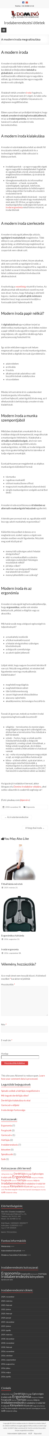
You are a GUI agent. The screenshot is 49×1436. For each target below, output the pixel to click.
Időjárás (36, 1180)
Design (29, 1174)
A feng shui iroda (34, 828)
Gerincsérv (6, 1135)
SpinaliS (28, 1189)
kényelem (5, 1149)
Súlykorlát (9, 1192)
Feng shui (34, 1177)
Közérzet (28, 1186)
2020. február (6, 1313)
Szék (3, 1159)
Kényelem (16, 1186)
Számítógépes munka (39, 1189)
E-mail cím (6, 1040)
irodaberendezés (13, 1183)
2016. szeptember (8, 1360)
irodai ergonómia (14, 207)
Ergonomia (30, 807)
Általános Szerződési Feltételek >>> (16, 1255)
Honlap (4, 1053)
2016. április (6, 1376)
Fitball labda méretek (12, 883)
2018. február (6, 1347)
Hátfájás (5, 1140)
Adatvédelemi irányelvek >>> (13, 1250)
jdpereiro (24, 800)
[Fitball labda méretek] (18, 845)
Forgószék (6, 1130)
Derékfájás (20, 1173)
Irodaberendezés (9, 1144)
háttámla (30, 1180)
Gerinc (14, 1180)
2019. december (7, 1322)
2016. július (5, 1368)
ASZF (30, 1433)
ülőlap (15, 1192)
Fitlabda (40, 1177)
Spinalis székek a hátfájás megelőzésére (20, 1090)
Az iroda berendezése (16, 817)
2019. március (6, 1334)
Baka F (43, 1423)
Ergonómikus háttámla (12, 935)
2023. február (6, 1305)
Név (4, 1024)
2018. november (7, 1343)
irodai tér (40, 1183)
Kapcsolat (38, 1433)
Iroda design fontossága (13, 1110)
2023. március (6, 1301)
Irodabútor (30, 1183)
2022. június (6, 1309)
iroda (28, 92)
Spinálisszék (7, 1154)
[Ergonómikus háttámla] (18, 897)
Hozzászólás (8, 984)
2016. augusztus (8, 1364)
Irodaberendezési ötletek (24, 22)
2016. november (7, 1351)
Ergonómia (21, 1176)
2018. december (7, 1339)
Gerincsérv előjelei (10, 1105)
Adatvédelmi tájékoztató (17, 1433)
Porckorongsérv (11, 1189)
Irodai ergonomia (10, 949)
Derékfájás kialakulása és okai (15, 1100)
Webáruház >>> (7, 1246)
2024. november (7, 1297)
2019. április (6, 1330)
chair (11, 1174)
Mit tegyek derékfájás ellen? (15, 1095)
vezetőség (21, 286)
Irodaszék (5, 1187)
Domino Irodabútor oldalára (27, 786)
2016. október (7, 1355)
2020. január (6, 1318)
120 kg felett (5, 1174)
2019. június (6, 1326)
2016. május (6, 1372)
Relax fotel (22, 1189)
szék (3, 1192)
